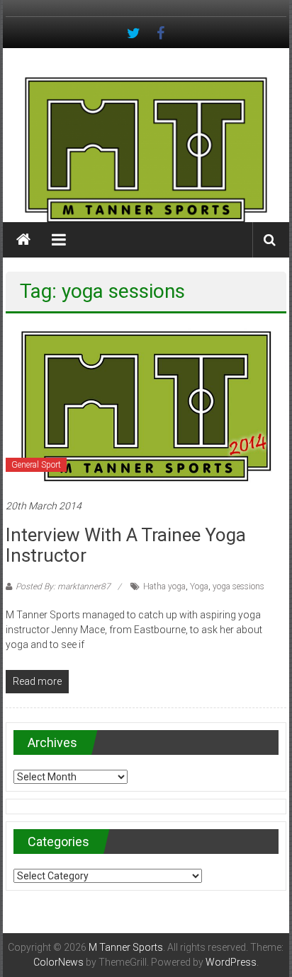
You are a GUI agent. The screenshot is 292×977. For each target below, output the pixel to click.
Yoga (199, 586)
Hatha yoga (164, 586)
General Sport (36, 465)
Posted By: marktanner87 (63, 586)
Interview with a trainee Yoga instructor (126, 545)
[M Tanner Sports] (146, 149)
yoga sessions (238, 586)
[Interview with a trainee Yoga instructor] (146, 405)
